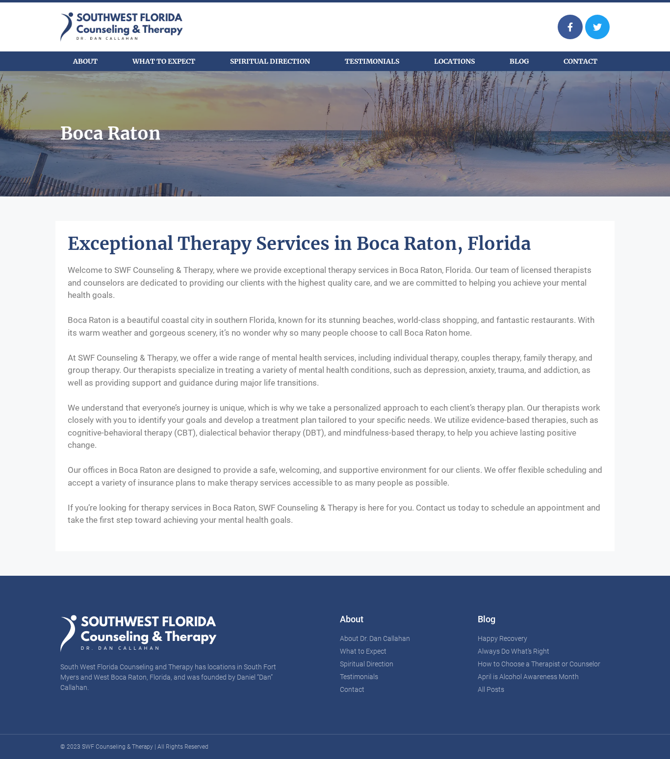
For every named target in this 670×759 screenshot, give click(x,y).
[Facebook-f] (570, 27)
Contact (580, 61)
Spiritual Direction (270, 61)
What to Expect (163, 61)
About (85, 61)
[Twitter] (597, 27)
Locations (454, 61)
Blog (519, 61)
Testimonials (372, 61)
